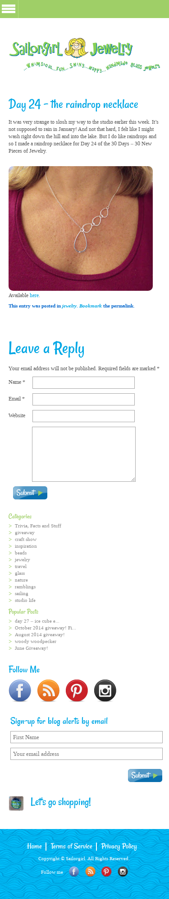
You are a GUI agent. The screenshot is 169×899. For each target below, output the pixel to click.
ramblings (25, 586)
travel (21, 566)
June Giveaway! (31, 648)
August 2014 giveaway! (40, 634)
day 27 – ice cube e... (37, 621)
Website (17, 415)
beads (21, 553)
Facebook (74, 871)
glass (20, 573)
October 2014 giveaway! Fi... (45, 627)
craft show (26, 539)
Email (17, 398)
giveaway (25, 532)
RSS (90, 871)
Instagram (123, 871)
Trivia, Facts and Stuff (38, 525)
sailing (21, 593)
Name (17, 382)
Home (34, 846)
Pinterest (106, 871)
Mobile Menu (8, 9)
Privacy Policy (119, 846)
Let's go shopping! (58, 803)
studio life (25, 600)
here (34, 295)
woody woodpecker (35, 641)
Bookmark (90, 306)
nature (21, 580)
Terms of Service (71, 846)
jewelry (69, 306)
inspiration (26, 546)
